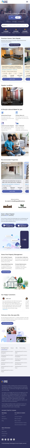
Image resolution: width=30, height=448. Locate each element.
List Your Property (6, 271)
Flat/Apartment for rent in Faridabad (7, 356)
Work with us (4, 418)
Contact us (4, 435)
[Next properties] (29, 61)
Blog (3, 420)
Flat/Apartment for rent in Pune (21, 367)
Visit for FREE (12, 79)
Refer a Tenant (18, 420)
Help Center (4, 431)
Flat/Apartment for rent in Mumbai (7, 363)
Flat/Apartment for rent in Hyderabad (21, 359)
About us (4, 416)
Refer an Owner (18, 418)
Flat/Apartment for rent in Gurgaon (7, 359)
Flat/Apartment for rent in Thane (7, 371)
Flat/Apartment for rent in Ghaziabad (21, 356)
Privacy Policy (4, 433)
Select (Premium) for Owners (21, 424)
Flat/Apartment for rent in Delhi (21, 352)
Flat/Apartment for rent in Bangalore (7, 352)
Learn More (4, 44)
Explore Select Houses (14, 44)
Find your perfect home (7, 323)
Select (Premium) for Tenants (21, 422)
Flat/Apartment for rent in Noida (7, 367)
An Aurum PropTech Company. (9, 410)
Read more (5, 309)
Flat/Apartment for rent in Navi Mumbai (21, 363)
